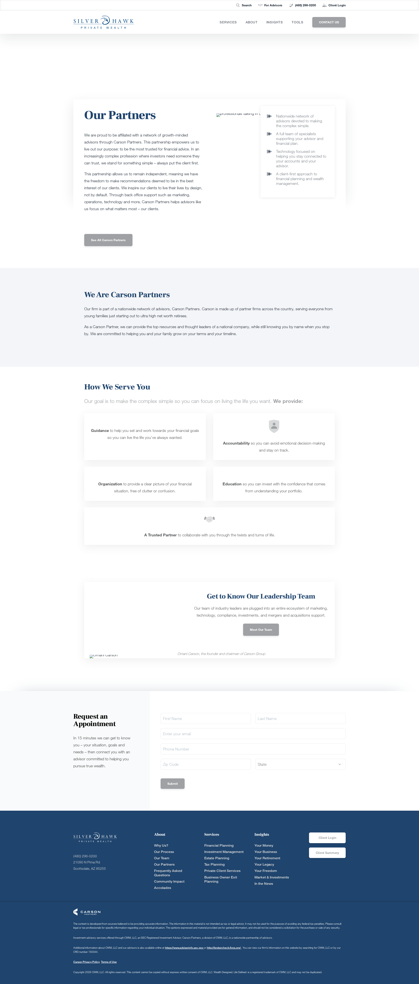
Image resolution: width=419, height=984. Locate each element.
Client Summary (327, 852)
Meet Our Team (261, 629)
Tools (298, 22)
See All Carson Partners (108, 240)
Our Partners (164, 864)
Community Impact (169, 881)
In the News (263, 884)
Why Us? (161, 845)
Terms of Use (109, 962)
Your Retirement (267, 858)
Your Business (265, 852)
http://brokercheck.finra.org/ (224, 947)
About (252, 22)
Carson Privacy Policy (86, 962)
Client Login (337, 5)
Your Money (263, 845)
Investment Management (224, 852)
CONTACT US (329, 22)
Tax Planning (214, 864)
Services (228, 22)
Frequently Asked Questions (168, 873)
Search (247, 5)
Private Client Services (222, 871)
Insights (274, 22)
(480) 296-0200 (305, 5)
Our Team (161, 858)
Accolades (162, 888)
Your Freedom (265, 871)
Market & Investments (271, 877)
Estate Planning (216, 858)
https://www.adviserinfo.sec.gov (184, 947)
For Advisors (273, 5)
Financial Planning (219, 845)
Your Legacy (264, 864)
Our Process (164, 852)
